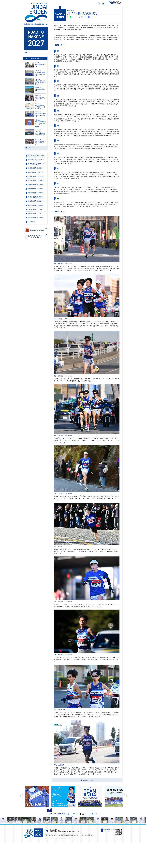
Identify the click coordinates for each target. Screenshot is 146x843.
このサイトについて (108, 829)
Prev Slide (21, 796)
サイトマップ (106, 831)
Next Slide (126, 796)
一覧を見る (31, 147)
